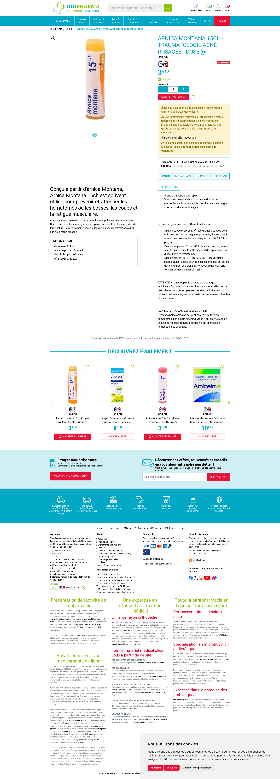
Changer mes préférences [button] (197, 767)
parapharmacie (94, 616)
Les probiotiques (180, 700)
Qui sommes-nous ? (60, 551)
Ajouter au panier (173, 96)
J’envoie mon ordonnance (70, 476)
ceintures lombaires (152, 625)
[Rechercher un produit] (168, 8)
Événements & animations (109, 545)
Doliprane (78, 720)
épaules (162, 628)
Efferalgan (65, 723)
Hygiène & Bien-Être (154, 21)
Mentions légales (105, 556)
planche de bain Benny (121, 690)
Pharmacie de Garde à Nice (109, 574)
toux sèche (95, 726)
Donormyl (91, 734)
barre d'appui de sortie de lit (149, 676)
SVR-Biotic (223, 635)
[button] (228, 402)
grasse (53, 729)
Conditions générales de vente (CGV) (114, 553)
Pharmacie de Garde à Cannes (111, 583)
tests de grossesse (78, 740)
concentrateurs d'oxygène (156, 719)
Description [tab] (168, 187)
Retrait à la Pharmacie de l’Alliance (205, 551)
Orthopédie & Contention (173, 21)
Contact (55, 556)
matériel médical (57, 619)
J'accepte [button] (155, 767)
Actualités (102, 539)
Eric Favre (221, 673)
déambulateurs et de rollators (151, 663)
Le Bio (207, 21)
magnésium (94, 740)
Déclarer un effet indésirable (180, 137)
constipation (101, 729)
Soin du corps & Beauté (134, 21)
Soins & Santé (82, 21)
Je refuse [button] (172, 767)
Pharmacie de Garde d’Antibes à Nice (114, 577)
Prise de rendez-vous (107, 542)
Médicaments (63, 21)
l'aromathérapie (222, 659)
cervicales (154, 628)
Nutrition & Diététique (98, 21)
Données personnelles (107, 559)
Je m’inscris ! (218, 476)
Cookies (101, 562)
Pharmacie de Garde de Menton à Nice (114, 580)
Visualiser (119, 436)
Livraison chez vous (199, 553)
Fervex (100, 731)
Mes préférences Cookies (109, 565)
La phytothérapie (207, 659)
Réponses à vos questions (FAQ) (158, 564)
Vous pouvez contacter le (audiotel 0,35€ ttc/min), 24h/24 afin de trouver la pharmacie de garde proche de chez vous (115, 589)
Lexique (101, 548)
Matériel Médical (192, 21)
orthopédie (70, 619)
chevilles (126, 630)
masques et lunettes (141, 722)
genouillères (138, 625)
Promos (222, 21)
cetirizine (68, 731)
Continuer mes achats (176, 176)
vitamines (80, 742)
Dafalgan (79, 723)
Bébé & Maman (116, 21)
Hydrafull (219, 681)
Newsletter (56, 553)
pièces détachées (80, 624)
